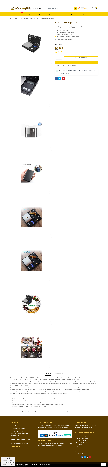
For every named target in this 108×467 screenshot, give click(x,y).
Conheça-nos (15, 446)
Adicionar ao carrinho (81, 57)
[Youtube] (90, 457)
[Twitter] (85, 457)
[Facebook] (82, 457)
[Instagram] (87, 457)
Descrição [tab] (48, 374)
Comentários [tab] (59, 374)
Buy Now (76, 62)
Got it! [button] (103, 464)
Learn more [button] (47, 464)
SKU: (56, 44)
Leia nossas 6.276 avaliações (8, 464)
